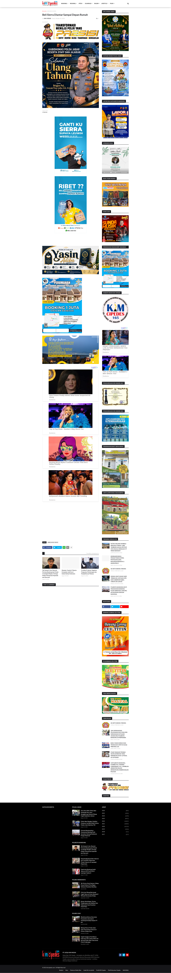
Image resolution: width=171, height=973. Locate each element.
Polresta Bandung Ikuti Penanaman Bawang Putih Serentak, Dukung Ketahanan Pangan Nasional (119, 590)
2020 (115, 826)
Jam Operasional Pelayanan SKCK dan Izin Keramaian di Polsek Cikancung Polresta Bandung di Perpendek (119, 734)
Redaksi (61, 970)
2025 (115, 813)
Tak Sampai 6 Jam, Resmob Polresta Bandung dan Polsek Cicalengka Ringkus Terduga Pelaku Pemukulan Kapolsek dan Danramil (50, 573)
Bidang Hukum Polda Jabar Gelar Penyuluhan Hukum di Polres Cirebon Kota (88, 929)
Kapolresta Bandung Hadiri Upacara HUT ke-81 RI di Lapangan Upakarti (88, 871)
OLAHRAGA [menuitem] (88, 3)
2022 (115, 821)
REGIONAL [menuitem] (73, 3)
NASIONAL (126, 970)
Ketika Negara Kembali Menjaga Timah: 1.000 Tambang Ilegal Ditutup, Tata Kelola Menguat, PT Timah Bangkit (119, 547)
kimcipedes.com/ (51, 967)
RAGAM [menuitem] (96, 3)
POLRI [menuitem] (111, 3)
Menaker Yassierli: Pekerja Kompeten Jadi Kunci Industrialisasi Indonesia (69, 571)
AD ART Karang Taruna (118, 568)
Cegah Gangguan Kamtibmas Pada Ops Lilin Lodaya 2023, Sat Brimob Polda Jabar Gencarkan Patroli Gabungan (89, 939)
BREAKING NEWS (51, 11)
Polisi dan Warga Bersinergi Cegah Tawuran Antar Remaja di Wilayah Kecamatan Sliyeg (89, 894)
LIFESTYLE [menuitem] (104, 3)
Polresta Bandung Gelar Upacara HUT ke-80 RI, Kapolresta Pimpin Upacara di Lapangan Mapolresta (90, 861)
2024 (115, 816)
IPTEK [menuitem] (80, 3)
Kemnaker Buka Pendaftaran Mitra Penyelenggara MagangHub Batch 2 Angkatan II (117, 559)
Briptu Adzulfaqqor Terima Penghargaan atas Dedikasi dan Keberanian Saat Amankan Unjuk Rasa (89, 904)
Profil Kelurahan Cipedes (114, 970)
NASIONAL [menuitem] (64, 3)
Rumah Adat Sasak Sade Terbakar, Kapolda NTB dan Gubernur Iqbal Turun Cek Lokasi (119, 579)
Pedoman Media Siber (75, 970)
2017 (115, 834)
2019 (115, 829)
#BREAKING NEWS (53, 542)
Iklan (66, 970)
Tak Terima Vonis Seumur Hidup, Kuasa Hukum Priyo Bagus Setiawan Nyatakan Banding (90, 885)
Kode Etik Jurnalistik (89, 970)
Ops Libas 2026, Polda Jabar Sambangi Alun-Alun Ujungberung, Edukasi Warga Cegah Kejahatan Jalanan (89, 813)
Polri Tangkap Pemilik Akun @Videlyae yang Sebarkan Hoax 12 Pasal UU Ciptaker (119, 754)
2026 (115, 810)
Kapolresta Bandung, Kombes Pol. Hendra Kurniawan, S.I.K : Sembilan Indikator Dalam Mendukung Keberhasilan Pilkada (120, 767)
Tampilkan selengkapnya (92, 553)
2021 (115, 824)
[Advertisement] (70, 522)
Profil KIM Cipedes (101, 970)
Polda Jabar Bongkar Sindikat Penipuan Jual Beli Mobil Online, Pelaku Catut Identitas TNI (90, 823)
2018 (115, 831)
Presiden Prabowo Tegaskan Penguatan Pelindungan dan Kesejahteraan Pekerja (89, 571)
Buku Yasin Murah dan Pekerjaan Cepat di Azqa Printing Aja (119, 744)
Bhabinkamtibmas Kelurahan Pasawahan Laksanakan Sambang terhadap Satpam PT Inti (89, 919)
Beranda (44, 11)
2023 (115, 818)
